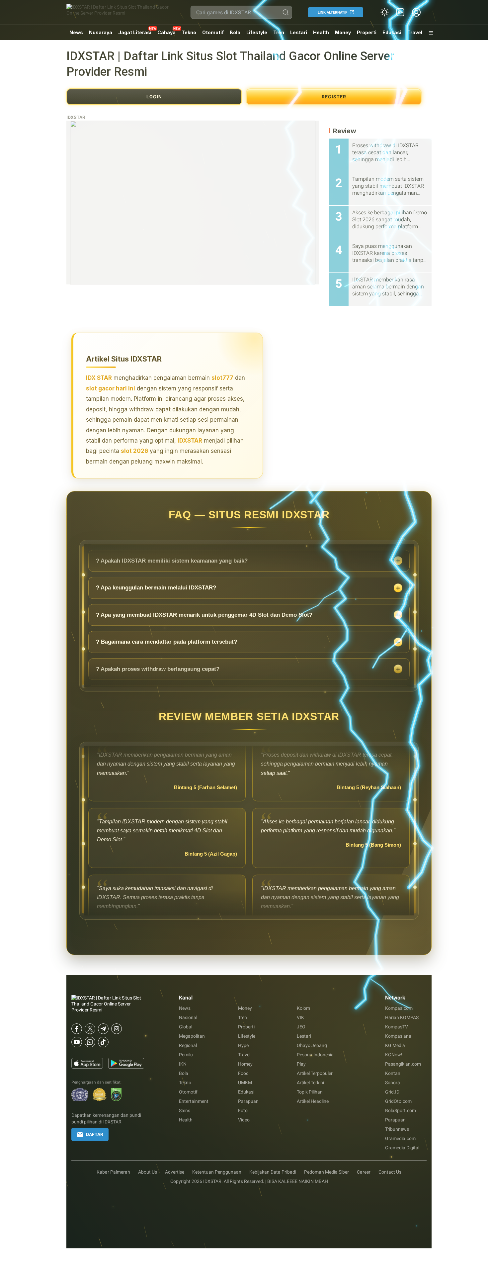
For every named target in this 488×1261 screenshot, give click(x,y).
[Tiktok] (103, 1042)
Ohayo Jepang (312, 1045)
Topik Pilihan (310, 1092)
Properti (366, 32)
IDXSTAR (75, 117)
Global (185, 1026)
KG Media (395, 1045)
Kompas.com (399, 1008)
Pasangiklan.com (403, 1064)
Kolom (303, 1008)
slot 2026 (134, 451)
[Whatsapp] (90, 1042)
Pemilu (186, 1054)
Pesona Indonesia (315, 1054)
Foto (243, 1110)
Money (343, 32)
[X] (90, 1028)
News (76, 32)
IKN (183, 1064)
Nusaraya (100, 32)
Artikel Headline (313, 1101)
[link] (400, 12)
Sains (184, 1110)
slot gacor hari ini (110, 388)
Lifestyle (256, 32)
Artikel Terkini (310, 1082)
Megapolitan (192, 1036)
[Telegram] (103, 1028)
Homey (245, 1064)
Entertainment (193, 1101)
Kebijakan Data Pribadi (272, 1172)
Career (363, 1172)
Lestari (298, 35)
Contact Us (389, 1172)
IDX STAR (99, 377)
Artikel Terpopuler (315, 1073)
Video (244, 1119)
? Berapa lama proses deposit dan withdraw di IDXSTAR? (171, 556)
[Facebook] (76, 1028)
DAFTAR (94, 1134)
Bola (235, 32)
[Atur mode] (384, 12)
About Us (147, 1172)
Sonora (392, 1082)
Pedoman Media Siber (326, 1172)
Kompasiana (398, 1036)
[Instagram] (116, 1028)
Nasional (188, 1017)
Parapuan (248, 1101)
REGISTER (334, 96)
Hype (243, 1045)
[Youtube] (76, 1042)
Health (321, 32)
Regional (188, 1045)
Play (301, 1064)
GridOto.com (398, 1101)
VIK (300, 1017)
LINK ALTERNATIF (332, 12)
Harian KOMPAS (402, 1017)
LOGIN (154, 96)
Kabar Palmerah (113, 1172)
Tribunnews (397, 1129)
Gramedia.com (400, 1138)
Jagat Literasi (134, 32)
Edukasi (391, 32)
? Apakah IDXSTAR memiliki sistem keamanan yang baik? (172, 583)
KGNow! (393, 1054)
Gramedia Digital (402, 1147)
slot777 (222, 377)
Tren (278, 32)
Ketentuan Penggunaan (216, 1172)
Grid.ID (392, 1092)
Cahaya (166, 32)
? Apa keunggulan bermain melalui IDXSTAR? (156, 610)
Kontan (392, 1073)
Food (243, 1073)
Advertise (174, 1172)
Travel (414, 32)
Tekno (189, 32)
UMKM (245, 1082)
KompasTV (396, 1026)
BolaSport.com (400, 1110)
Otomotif (213, 32)
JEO (301, 1026)
